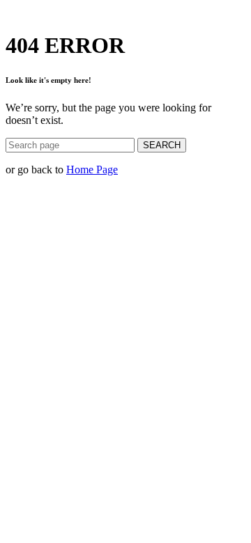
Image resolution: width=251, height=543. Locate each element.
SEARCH (162, 145)
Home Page (92, 169)
